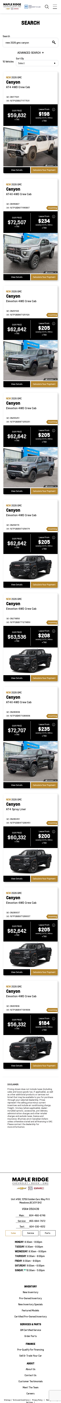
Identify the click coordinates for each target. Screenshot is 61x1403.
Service (30, 1233)
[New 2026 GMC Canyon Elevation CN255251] (30, 467)
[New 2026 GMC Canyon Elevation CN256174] (30, 568)
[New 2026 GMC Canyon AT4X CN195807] (30, 253)
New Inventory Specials (30, 1304)
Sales (13, 1233)
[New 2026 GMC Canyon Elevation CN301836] (30, 1049)
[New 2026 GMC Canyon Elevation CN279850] (30, 661)
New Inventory (30, 1292)
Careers (30, 1393)
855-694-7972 (37, 1220)
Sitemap (7, 1400)
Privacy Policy (37, 1400)
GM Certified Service (30, 1329)
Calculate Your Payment (44, 170)
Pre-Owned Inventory (30, 1298)
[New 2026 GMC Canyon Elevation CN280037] (30, 955)
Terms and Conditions (21, 1400)
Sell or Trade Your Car (30, 1355)
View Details (17, 170)
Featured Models (30, 1310)
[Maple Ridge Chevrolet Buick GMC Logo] (12, 6)
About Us (30, 1369)
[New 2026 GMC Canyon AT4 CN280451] (30, 862)
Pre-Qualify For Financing (30, 1349)
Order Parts (30, 1336)
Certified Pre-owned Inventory (30, 1316)
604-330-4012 (37, 1226)
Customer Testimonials (30, 1381)
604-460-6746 (37, 1215)
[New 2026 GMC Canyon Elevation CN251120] (30, 360)
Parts (47, 1233)
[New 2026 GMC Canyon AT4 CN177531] (30, 146)
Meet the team (30, 1387)
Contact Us (30, 1375)
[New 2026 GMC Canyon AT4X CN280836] (30, 761)
